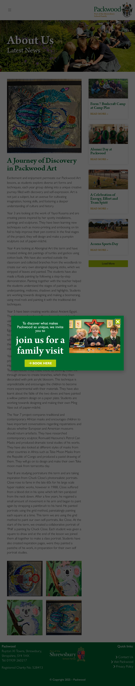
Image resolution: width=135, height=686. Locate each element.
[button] (117, 321)
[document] (67, 343)
